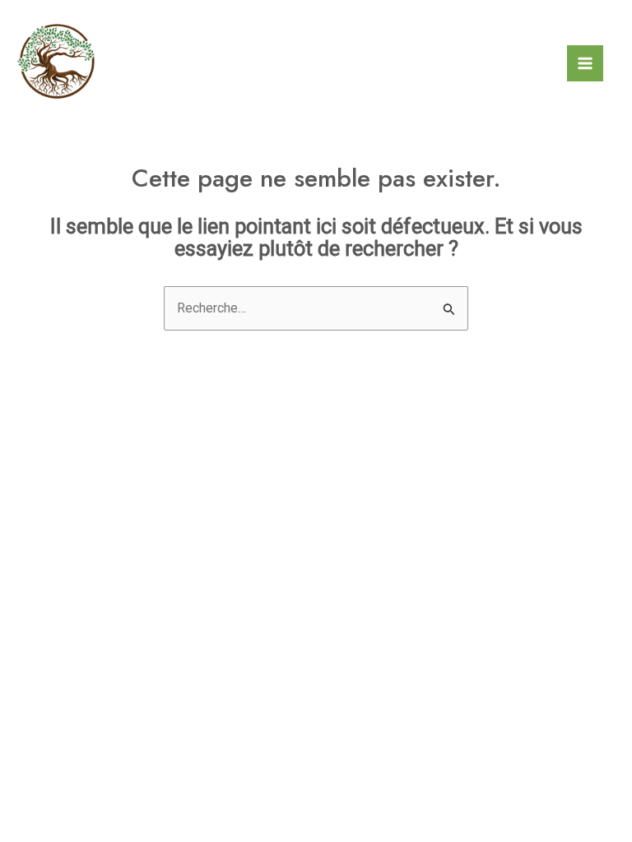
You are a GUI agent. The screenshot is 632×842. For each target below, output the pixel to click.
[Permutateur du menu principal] (585, 63)
